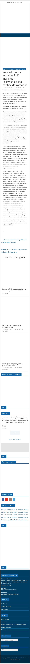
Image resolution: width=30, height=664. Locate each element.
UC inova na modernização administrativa (11, 326)
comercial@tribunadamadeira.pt (9, 594)
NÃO (5, 428)
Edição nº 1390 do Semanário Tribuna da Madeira (14, 512)
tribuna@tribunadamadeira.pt (9, 589)
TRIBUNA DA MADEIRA (16, 658)
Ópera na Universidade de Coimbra (14, 289)
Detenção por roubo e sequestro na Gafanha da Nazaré (14, 251)
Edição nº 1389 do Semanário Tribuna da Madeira (14, 517)
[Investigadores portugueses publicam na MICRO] (15, 336)
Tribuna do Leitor (6, 606)
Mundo (23, 69)
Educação (17, 69)
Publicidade (4, 604)
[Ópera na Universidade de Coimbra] (15, 261)
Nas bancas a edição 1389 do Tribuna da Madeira (14, 520)
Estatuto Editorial (6, 627)
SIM (5, 426)
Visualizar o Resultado (15, 439)
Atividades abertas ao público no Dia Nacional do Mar (14, 241)
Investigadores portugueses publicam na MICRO (12, 365)
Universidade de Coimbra (19, 90)
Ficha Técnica (5, 619)
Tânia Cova (18, 87)
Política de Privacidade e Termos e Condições (13, 624)
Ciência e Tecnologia (8, 69)
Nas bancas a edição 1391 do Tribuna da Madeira (14, 509)
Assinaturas (4, 609)
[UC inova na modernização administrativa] (15, 298)
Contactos (4, 622)
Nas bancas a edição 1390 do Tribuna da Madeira (14, 514)
